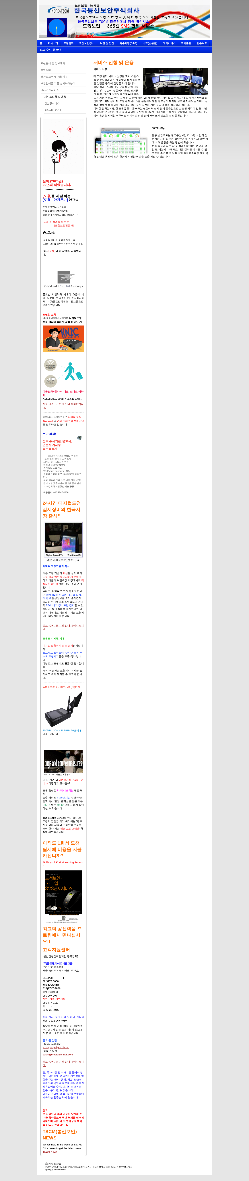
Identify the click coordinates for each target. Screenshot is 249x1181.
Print (50, 1164)
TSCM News (50, 1151)
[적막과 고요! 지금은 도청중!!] (63, 761)
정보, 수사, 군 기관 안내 (56, 404)
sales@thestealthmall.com (58, 1054)
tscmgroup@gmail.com (56, 1047)
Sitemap (57, 1164)
